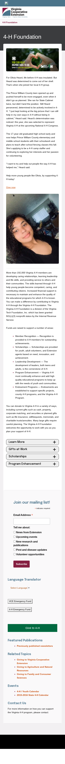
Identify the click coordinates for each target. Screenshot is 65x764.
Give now (10, 187)
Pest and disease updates (31, 549)
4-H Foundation (9, 22)
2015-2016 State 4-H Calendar (32, 695)
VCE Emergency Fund (20, 601)
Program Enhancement (25, 464)
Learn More (17, 442)
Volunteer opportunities (30, 554)
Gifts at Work (18, 449)
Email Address (23, 515)
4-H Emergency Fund (19, 609)
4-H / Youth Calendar (28, 691)
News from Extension (29, 532)
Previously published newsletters (35, 646)
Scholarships (18, 456)
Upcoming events (26, 537)
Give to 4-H (32, 628)
